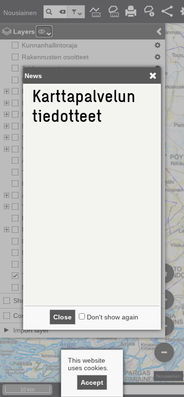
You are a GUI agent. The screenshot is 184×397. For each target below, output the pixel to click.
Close (62, 317)
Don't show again (112, 317)
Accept (92, 382)
